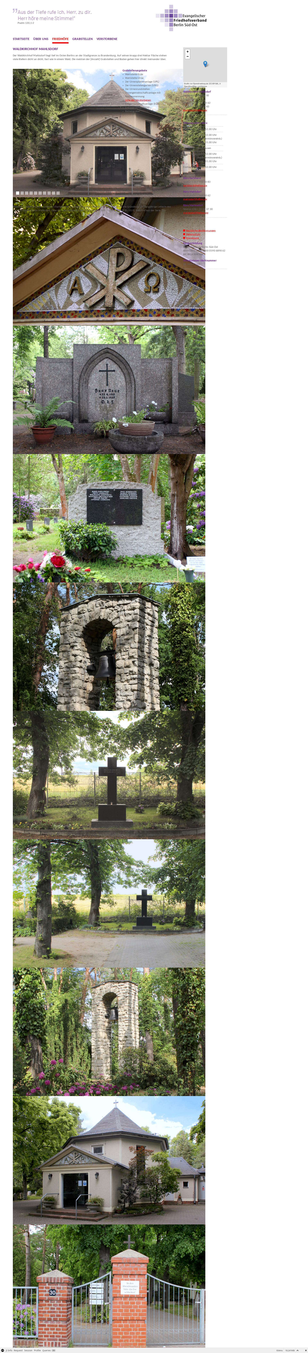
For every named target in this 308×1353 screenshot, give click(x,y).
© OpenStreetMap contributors (202, 84)
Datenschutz (193, 234)
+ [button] (188, 52)
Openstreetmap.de (200, 83)
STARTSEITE (21, 39)
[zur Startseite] (181, 18)
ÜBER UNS (40, 39)
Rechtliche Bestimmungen (201, 230)
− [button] (188, 56)
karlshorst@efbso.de (195, 185)
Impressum (192, 238)
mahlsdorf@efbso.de (195, 110)
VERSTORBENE (107, 39)
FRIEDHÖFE (60, 39)
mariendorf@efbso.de (195, 213)
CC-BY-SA (213, 83)
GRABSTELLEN (82, 39)
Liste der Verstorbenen (138, 100)
